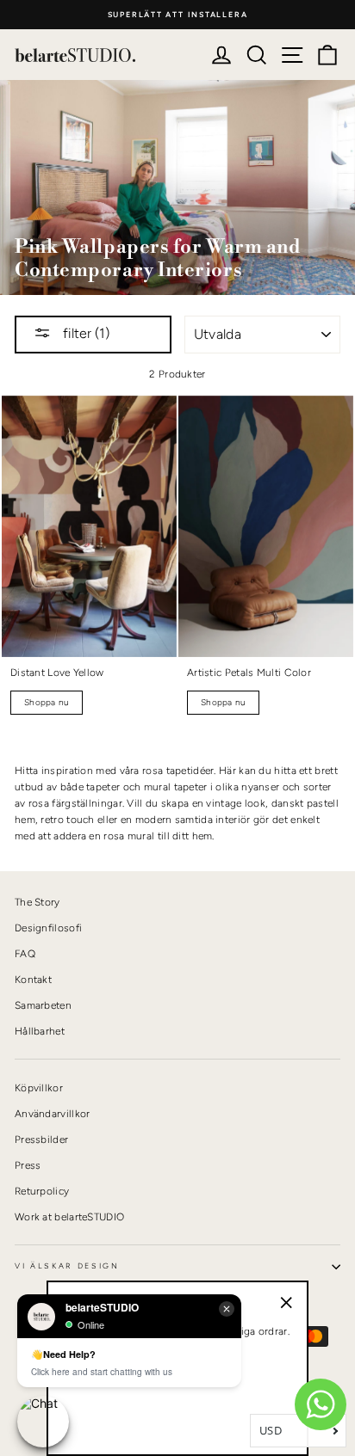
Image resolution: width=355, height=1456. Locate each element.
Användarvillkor (52, 1114)
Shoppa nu (46, 702)
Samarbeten (43, 1005)
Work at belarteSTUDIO (69, 1217)
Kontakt (33, 980)
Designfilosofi (48, 928)
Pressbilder (41, 1139)
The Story (37, 902)
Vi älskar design (67, 1266)
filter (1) (84, 333)
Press (28, 1165)
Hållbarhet (40, 1031)
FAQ (25, 954)
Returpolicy (42, 1191)
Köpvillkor (39, 1088)
